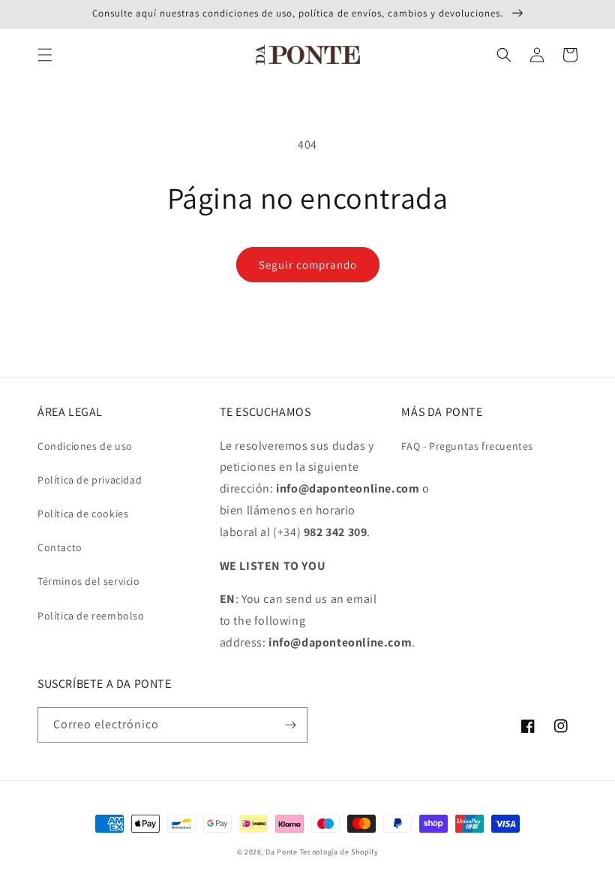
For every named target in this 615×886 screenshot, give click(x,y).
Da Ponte (282, 852)
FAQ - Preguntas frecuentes (467, 446)
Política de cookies (83, 513)
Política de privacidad (90, 480)
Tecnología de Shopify (339, 852)
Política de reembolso (91, 615)
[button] (45, 54)
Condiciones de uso (85, 446)
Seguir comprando (308, 265)
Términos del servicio (89, 581)
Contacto (60, 547)
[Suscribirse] (290, 725)
